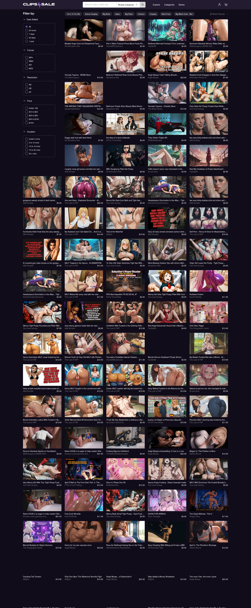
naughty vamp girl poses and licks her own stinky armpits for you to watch (82, 169)
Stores (182, 4)
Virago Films (195, 516)
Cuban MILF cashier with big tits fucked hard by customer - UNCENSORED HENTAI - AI (124, 388)
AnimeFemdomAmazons (158, 203)
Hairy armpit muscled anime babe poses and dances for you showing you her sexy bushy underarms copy (41, 388)
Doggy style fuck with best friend (78, 137)
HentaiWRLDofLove (114, 46)
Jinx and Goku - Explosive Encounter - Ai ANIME (81, 200)
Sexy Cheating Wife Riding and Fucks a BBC (166, 545)
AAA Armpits (195, 140)
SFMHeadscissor (155, 140)
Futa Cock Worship (73, 513)
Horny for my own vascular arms (78, 545)
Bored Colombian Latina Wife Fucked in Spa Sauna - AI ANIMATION (41, 419)
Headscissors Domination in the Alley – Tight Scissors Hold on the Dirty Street (41, 294)
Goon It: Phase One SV (116, 482)
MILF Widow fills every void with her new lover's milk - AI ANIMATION (81, 294)
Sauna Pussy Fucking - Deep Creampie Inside (167, 482)
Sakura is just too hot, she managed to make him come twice (208, 388)
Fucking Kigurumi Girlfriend (117, 451)
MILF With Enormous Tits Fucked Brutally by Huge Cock (208, 482)
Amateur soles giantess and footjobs (76, 453)
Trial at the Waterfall (114, 231)
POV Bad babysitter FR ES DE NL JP (121, 294)
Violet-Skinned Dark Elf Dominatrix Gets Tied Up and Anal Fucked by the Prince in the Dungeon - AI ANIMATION (83, 419)
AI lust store (153, 171)
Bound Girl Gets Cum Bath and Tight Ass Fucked (123, 200)
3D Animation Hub (72, 46)
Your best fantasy (197, 108)
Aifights (109, 234)
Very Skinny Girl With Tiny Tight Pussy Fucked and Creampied (42, 482)
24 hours (32, 30)
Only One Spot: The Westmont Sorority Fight (83, 576)
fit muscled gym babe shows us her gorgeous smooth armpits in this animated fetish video (42, 263)
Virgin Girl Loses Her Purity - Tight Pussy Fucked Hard (206, 263)
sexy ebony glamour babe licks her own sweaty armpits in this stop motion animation (83, 325)
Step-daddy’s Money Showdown (161, 576)
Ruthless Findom (197, 294)
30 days (32, 37)
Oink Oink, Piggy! (197, 325)
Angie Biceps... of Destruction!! (119, 576)
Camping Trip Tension (32, 576)
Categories (169, 4)
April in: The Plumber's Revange (203, 545)
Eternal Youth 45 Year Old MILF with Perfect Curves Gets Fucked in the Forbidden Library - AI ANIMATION (83, 357)
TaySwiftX (152, 46)
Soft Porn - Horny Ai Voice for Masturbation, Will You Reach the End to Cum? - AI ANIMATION (208, 231)
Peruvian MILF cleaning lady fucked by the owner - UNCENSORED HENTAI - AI (207, 419)
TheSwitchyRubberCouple (117, 453)
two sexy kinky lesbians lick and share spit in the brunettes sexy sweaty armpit (208, 137)
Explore (156, 4)
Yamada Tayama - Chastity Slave (161, 106)
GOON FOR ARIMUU (157, 513)
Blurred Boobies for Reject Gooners (37, 545)
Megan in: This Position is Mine (202, 451)
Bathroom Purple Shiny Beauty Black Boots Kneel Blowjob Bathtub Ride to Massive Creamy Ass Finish (124, 106)
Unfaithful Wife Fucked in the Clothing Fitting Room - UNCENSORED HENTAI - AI (124, 325)
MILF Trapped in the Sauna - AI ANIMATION (83, 263)
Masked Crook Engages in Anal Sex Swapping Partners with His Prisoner (209, 75)
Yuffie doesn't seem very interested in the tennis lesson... (165, 169)
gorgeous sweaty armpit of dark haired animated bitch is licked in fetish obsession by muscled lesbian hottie (42, 200)
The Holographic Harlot (199, 328)
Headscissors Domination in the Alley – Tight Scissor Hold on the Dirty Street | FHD (166, 200)
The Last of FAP (71, 203)
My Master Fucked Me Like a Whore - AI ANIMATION (206, 357)
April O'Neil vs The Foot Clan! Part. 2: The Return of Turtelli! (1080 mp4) (82, 482)
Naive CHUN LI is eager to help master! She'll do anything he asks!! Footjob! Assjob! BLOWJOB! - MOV (42, 513)
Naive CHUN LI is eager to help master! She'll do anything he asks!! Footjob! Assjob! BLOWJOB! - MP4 (83, 451)
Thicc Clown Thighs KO (157, 137)
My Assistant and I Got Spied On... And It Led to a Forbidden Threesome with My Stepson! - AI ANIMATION (84, 231)
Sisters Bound (195, 453)
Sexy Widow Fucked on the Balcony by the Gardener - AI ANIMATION (165, 388)
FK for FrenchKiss (113, 140)
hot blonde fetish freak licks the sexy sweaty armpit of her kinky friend (41, 231)
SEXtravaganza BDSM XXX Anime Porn (201, 46)
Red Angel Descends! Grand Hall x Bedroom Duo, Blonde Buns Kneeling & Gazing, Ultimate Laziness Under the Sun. (166, 325)
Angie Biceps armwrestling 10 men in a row (166, 451)
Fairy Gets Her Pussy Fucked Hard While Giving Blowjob (207, 106)
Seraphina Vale (112, 77)
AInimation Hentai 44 (198, 77)
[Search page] (39, 5)
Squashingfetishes (72, 108)
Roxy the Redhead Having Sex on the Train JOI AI (124, 545)
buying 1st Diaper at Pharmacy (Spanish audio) (164, 419)
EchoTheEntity (195, 297)
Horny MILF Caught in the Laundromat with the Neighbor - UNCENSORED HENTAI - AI (83, 388)
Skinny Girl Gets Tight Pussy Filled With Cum (166, 294)
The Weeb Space (72, 77)
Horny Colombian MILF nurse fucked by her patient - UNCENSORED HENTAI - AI (41, 357)
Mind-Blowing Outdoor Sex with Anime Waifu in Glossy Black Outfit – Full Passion (166, 263)
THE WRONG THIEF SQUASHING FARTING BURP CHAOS (83, 106)
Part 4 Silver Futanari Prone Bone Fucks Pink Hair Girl (125, 43)
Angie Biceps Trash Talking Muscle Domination (162, 75)
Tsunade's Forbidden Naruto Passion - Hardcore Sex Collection (122, 357)
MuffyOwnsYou (112, 485)
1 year (31, 41)
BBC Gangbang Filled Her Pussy (119, 169)
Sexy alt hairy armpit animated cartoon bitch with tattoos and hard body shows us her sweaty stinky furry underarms (166, 231)
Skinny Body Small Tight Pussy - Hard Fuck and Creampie (124, 513)
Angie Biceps (153, 77)
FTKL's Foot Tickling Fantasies (73, 485)
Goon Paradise (154, 516)
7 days (31, 34)
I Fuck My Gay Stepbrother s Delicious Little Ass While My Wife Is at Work (124, 419)
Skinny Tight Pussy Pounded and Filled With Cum (41, 325)
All (30, 26)
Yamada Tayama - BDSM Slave (78, 75)
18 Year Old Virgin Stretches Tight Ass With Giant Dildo (124, 263)
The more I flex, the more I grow (203, 576)
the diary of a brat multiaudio (118, 137)
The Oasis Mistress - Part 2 (201, 513)
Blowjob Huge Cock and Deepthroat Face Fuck (82, 43)
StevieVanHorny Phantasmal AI (118, 547)
